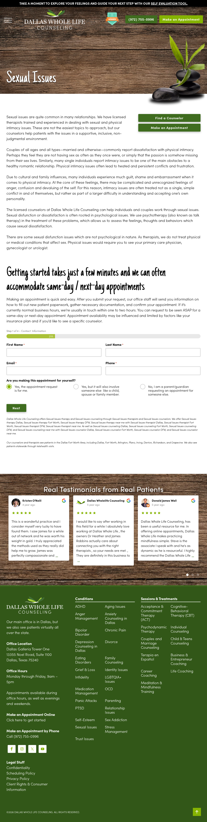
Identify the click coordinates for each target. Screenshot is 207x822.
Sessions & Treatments (159, 598)
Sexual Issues (86, 726)
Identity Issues (116, 669)
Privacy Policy (17, 778)
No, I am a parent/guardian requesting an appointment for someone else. (170, 390)
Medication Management (86, 691)
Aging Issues (115, 606)
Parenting (113, 700)
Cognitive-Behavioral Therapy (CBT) (182, 610)
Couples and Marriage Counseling (151, 643)
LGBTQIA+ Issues (113, 679)
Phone (111, 363)
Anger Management (86, 616)
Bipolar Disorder (82, 632)
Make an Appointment (181, 19)
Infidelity (82, 677)
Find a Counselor (169, 118)
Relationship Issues (115, 710)
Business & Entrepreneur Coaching (181, 659)
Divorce (111, 641)
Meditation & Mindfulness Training (151, 687)
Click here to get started (25, 719)
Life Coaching (182, 670)
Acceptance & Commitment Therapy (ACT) (152, 613)
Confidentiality (18, 767)
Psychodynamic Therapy (154, 629)
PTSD (79, 707)
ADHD (80, 606)
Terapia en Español (149, 657)
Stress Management (116, 729)
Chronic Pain (115, 629)
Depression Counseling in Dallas (86, 646)
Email (11, 363)
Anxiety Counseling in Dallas (116, 618)
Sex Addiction (116, 719)
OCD (109, 688)
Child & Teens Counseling (181, 641)
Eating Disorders (83, 660)
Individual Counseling (180, 629)
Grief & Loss (85, 669)
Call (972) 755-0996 (22, 736)
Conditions (84, 598)
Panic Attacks (86, 700)
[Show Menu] (8, 19)
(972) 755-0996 (141, 19)
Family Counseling (114, 660)
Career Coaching (149, 673)
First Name (15, 344)
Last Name (114, 344)
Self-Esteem (85, 719)
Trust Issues (84, 738)
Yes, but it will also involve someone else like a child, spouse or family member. (100, 390)
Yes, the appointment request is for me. (36, 388)
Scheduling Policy (20, 773)
